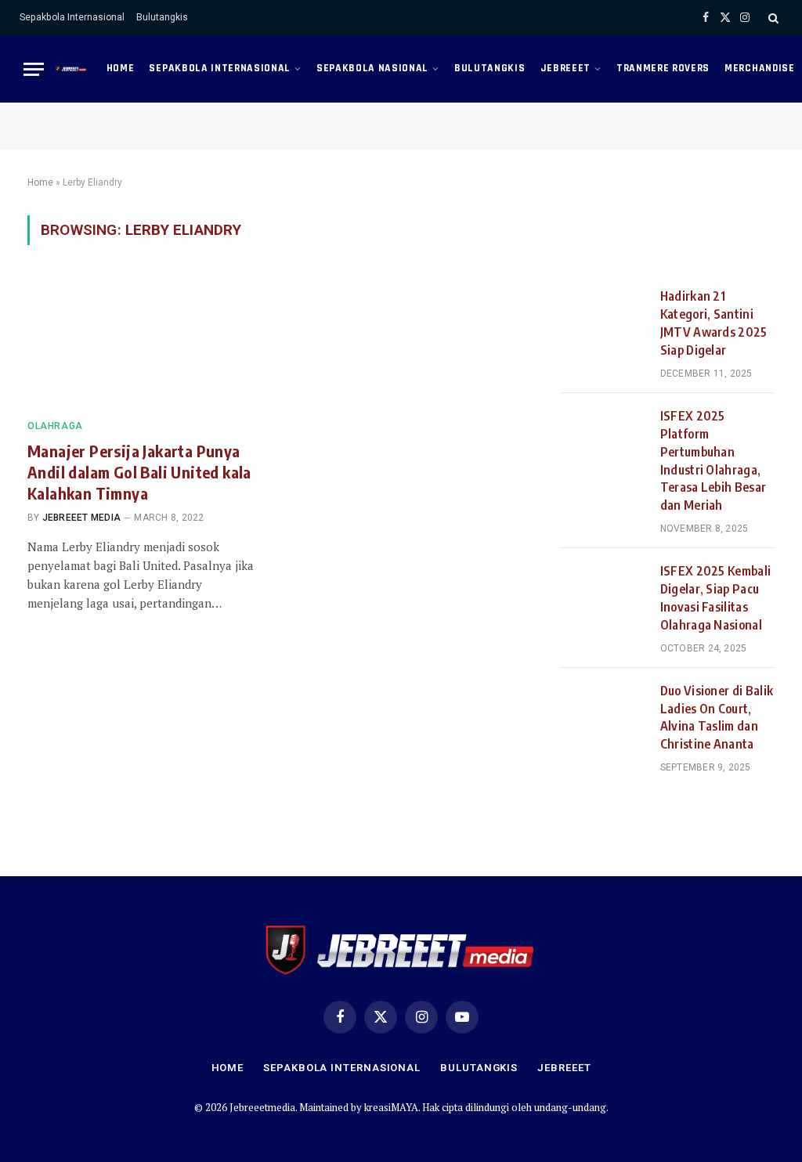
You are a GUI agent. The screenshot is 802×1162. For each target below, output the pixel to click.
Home (121, 68)
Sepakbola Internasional (72, 17)
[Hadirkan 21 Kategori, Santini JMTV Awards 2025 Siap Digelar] (603, 315)
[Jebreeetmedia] (71, 69)
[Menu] (33, 69)
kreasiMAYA (391, 1107)
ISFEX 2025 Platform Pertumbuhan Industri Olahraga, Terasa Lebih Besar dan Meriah (713, 460)
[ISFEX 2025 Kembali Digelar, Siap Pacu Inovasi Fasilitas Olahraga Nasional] (603, 590)
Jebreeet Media (81, 517)
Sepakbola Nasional (372, 68)
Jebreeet (565, 68)
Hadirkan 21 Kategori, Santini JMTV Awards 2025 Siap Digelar (714, 323)
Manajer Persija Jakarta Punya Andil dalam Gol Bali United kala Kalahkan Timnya (139, 472)
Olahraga (55, 425)
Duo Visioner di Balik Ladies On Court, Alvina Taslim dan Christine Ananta (717, 717)
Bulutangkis (162, 17)
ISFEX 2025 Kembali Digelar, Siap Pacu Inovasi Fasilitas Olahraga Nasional (715, 598)
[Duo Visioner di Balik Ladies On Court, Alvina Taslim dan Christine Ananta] (603, 710)
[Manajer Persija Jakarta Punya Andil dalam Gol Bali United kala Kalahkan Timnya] (142, 341)
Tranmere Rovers (663, 68)
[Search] (772, 17)
